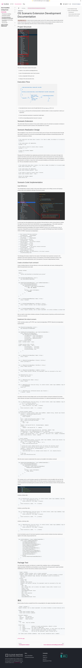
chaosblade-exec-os (22, 20)
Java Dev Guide (4, 22)
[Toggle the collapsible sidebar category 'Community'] (15, 12)
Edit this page (22, 638)
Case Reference (71, 12)
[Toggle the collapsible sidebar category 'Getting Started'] (15, 10)
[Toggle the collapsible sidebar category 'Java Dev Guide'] (15, 23)
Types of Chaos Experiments (4, 25)
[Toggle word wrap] (61, 139)
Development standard (6, 15)
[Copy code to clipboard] (63, 139)
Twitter (44, 657)
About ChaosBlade (5, 7)
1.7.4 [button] (11, 4)
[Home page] (19, 8)
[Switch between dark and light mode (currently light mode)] (70, 4)
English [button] (65, 4)
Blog (24, 4)
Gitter (44, 655)
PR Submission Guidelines (6, 14)
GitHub (47, 0)
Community (3, 12)
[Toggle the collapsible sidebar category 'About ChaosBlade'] (15, 8)
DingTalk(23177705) (47, 660)
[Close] (80, 1)
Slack (44, 659)
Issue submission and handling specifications (7, 20)
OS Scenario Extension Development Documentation (7, 18)
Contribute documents (29, 657)
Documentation (18, 4)
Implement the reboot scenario (73, 15)
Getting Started (4, 10)
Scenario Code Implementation (73, 10)
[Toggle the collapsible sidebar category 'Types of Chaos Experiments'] (15, 25)
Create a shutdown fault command (74, 14)
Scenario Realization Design (72, 8)
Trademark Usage (17, 662)
